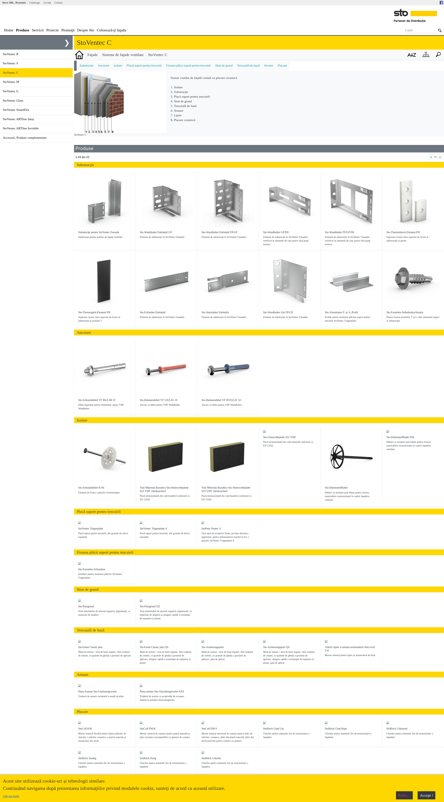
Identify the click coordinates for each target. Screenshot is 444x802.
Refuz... (404, 795)
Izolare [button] (118, 65)
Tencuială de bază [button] (248, 65)
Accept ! (426, 795)
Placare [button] (282, 65)
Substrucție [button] (86, 65)
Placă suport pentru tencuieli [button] (144, 65)
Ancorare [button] (103, 65)
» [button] (440, 157)
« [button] (431, 157)
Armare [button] (268, 65)
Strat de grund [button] (224, 65)
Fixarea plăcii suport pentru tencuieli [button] (188, 65)
